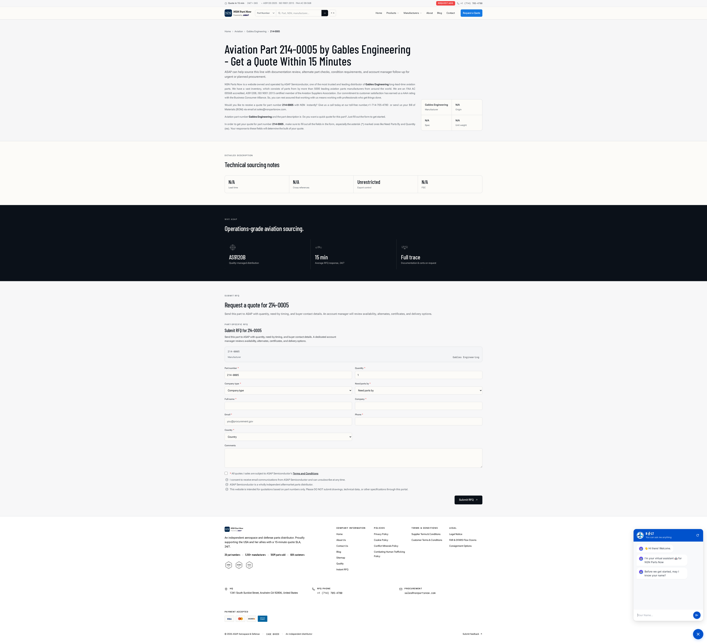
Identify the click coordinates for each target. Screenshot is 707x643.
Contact (450, 13)
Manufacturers (411, 13)
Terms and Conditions (305, 473)
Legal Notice (455, 534)
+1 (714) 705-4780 (471, 3)
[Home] (234, 529)
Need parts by (363, 383)
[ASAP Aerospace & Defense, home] (238, 13)
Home (379, 13)
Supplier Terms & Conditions (425, 534)
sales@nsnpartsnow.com (419, 593)
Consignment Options (460, 546)
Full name (230, 399)
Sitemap (340, 557)
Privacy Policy (381, 534)
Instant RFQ (342, 569)
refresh (697, 535)
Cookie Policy (381, 540)
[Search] (324, 13)
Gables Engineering (256, 31)
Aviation (239, 31)
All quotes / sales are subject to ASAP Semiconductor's (274, 473)
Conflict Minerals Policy (386, 546)
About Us (341, 540)
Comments (230, 445)
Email (228, 414)
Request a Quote (471, 13)
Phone (359, 414)
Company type (233, 383)
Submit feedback (471, 634)
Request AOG (445, 3)
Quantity (360, 368)
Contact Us (342, 546)
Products (391, 13)
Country (229, 430)
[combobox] (298, 13)
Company (360, 399)
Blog (439, 13)
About (429, 13)
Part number (232, 368)
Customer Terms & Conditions (426, 540)
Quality (340, 563)
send (697, 615)
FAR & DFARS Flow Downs (462, 540)
